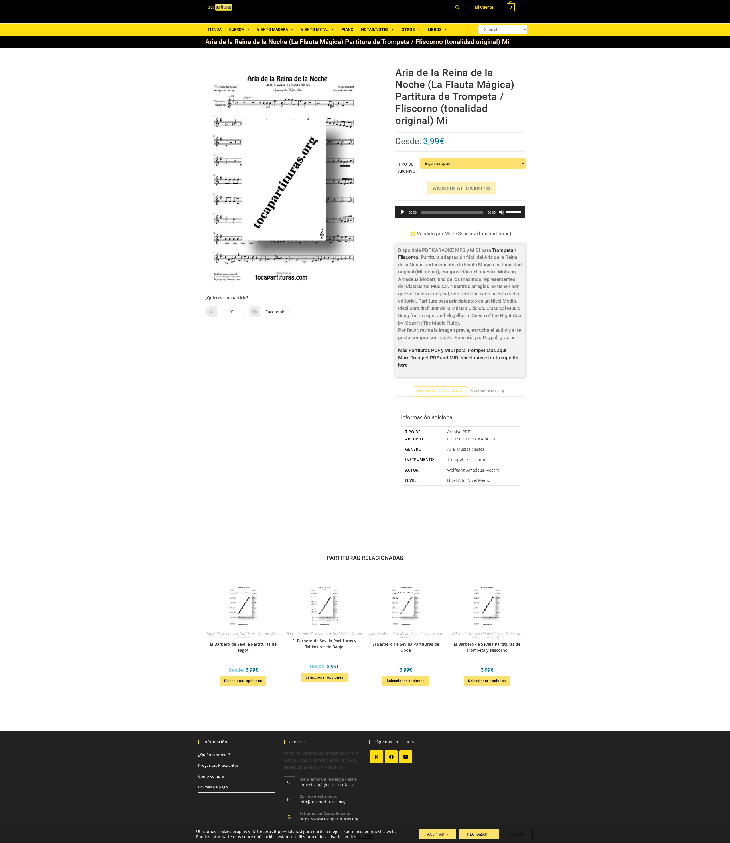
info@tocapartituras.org (322, 801)
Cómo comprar (212, 776)
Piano (348, 29)
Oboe (415, 633)
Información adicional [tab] (440, 391)
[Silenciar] (502, 212)
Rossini (263, 633)
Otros (408, 29)
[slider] (514, 211)
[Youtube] (405, 756)
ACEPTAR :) (437, 834)
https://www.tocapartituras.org (328, 819)
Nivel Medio (248, 633)
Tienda (215, 29)
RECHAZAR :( (479, 834)
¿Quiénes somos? (214, 754)
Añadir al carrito (461, 188)
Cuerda (236, 29)
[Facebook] (391, 756)
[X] (376, 756)
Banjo (291, 633)
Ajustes (517, 834)
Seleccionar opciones (243, 681)
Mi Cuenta (484, 7)
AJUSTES (365, 836)
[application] (460, 212)
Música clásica (227, 633)
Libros (435, 29)
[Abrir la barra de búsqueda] (457, 7)
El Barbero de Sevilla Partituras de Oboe (405, 647)
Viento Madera (272, 29)
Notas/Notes (375, 29)
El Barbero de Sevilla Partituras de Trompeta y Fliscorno (487, 647)
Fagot (210, 633)
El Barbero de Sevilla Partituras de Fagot (243, 647)
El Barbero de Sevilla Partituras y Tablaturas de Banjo (324, 643)
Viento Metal (315, 29)
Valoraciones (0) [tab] (487, 391)
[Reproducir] (402, 212)
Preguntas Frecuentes (218, 765)
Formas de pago (213, 787)
